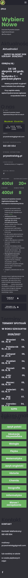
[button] (14, 409)
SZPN (14, 409)
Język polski (14, 427)
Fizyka (14, 451)
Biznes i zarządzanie (14, 503)
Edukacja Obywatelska (14, 435)
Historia (14, 473)
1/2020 (11, 214)
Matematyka (14, 458)
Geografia (14, 488)
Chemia (14, 480)
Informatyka (14, 495)
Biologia (14, 444)
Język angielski (14, 466)
